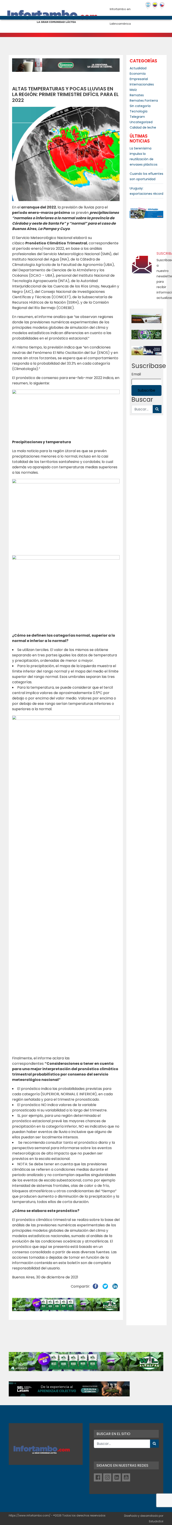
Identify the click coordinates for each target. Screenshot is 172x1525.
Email (136, 374)
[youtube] (126, 1477)
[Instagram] (107, 1477)
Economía (138, 73)
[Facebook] (98, 1477)
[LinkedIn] (117, 1477)
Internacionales (142, 84)
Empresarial (139, 79)
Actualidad (138, 68)
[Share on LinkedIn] (115, 1286)
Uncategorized (141, 122)
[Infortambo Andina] (155, 6)
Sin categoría (140, 106)
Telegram (137, 116)
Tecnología (138, 111)
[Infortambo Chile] (162, 6)
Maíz (133, 90)
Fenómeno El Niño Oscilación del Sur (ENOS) (71, 352)
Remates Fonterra (144, 100)
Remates (137, 95)
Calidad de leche (143, 127)
